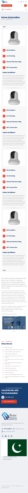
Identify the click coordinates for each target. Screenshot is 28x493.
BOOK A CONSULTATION (9, 401)
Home (3, 19)
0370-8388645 (7, 9)
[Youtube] (21, 2)
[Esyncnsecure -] (4, 1)
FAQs (8, 487)
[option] (14, 322)
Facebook (2, 436)
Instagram (8, 436)
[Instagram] (23, 2)
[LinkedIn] (26, 2)
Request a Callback (6, 5)
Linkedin (11, 436)
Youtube (5, 436)
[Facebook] (19, 2)
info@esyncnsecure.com (19, 428)
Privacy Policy (4, 487)
